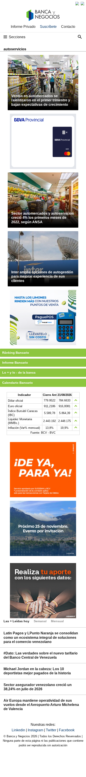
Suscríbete (48, 26)
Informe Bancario (15, 362)
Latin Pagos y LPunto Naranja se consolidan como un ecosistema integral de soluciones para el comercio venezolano (41, 637)
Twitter (51, 730)
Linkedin (19, 730)
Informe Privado (23, 26)
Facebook (67, 730)
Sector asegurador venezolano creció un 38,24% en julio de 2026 (38, 687)
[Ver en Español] (82, 3)
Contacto (68, 26)
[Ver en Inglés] (77, 3)
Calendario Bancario (17, 382)
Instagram (36, 730)
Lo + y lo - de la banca (19, 372)
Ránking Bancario (15, 352)
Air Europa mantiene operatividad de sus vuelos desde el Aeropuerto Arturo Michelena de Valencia (41, 705)
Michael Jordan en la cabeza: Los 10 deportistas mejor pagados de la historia (37, 671)
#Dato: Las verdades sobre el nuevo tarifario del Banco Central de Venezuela (41, 655)
